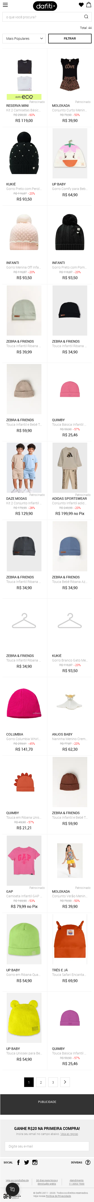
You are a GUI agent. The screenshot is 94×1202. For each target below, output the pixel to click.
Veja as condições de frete (17, 1182)
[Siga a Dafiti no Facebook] (17, 1164)
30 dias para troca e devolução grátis (47, 1182)
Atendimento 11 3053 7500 (76, 1182)
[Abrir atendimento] (12, 1189)
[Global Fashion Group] (17, 1196)
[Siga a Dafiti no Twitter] (25, 1164)
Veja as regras (69, 1134)
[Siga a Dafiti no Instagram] (33, 1164)
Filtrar (70, 38)
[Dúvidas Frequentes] (86, 1164)
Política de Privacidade (58, 1196)
